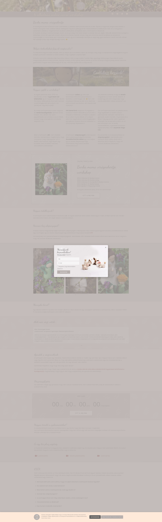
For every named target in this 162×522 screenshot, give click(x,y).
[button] (105, 247)
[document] (81, 261)
